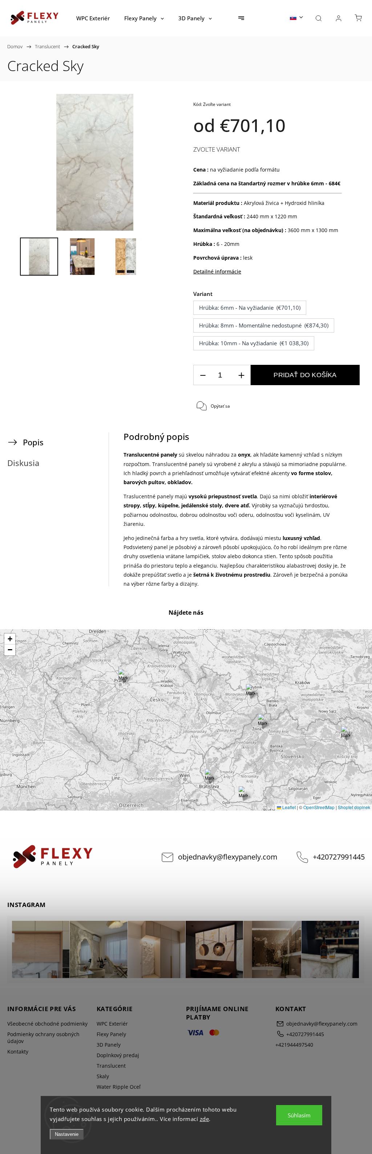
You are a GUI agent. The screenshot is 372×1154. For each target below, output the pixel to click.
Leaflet (288, 807)
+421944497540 (294, 1044)
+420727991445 (339, 857)
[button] (345, 733)
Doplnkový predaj (118, 1055)
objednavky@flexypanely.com (228, 857)
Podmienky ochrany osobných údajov (43, 1037)
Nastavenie (66, 1134)
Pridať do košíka (305, 375)
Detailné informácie (217, 271)
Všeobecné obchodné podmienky (47, 1023)
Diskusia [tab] (23, 463)
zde (204, 1118)
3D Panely (109, 1044)
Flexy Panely (111, 1034)
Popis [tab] (33, 442)
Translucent (111, 1065)
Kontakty (17, 1051)
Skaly (103, 1076)
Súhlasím (299, 1115)
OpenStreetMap (319, 807)
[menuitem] (93, 18)
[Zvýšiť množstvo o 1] (241, 375)
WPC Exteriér (112, 1023)
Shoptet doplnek (354, 807)
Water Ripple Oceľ (119, 1086)
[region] (186, 720)
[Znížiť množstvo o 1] (203, 375)
